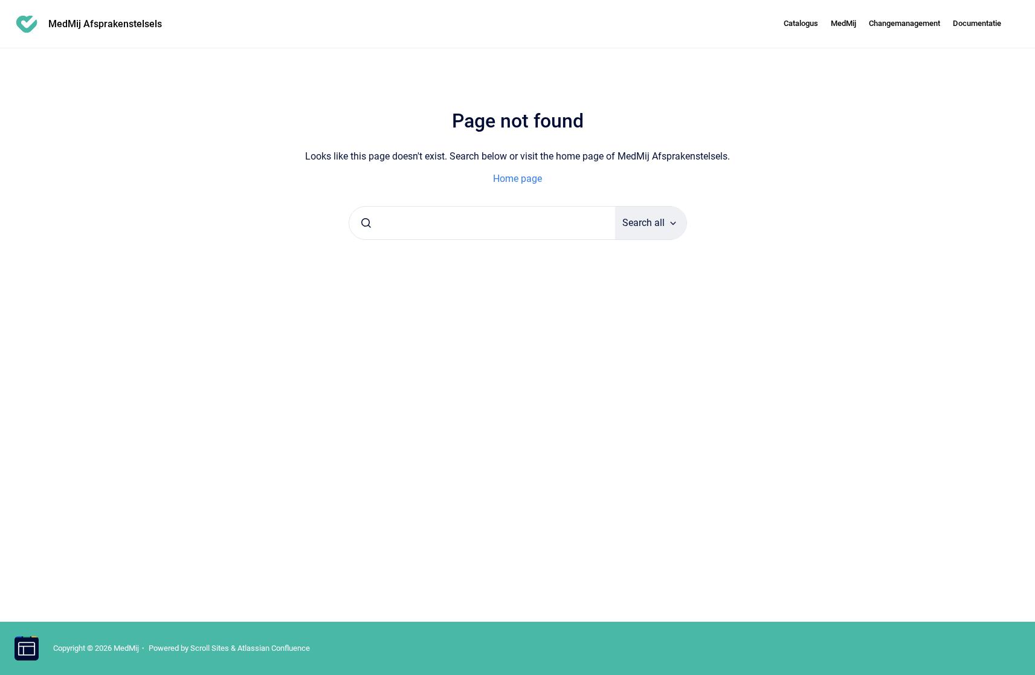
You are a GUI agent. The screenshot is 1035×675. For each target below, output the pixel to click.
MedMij (843, 23)
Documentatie (977, 23)
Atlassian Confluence (273, 648)
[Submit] (366, 223)
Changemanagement (904, 23)
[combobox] (482, 223)
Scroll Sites (209, 648)
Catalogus (801, 23)
